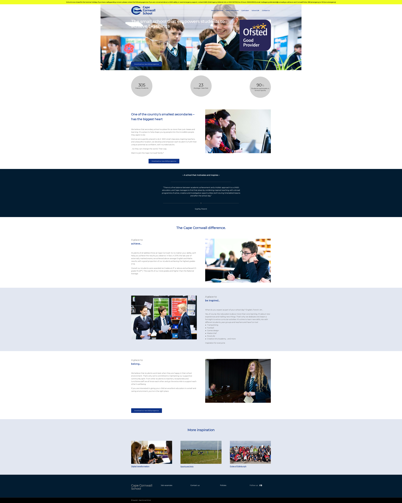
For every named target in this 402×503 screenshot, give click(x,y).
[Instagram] (261, 485)
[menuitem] (217, 10)
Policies (223, 485)
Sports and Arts (186, 467)
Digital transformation (140, 466)
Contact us (195, 485)
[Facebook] (260, 485)
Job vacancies (166, 485)
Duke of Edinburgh (238, 466)
